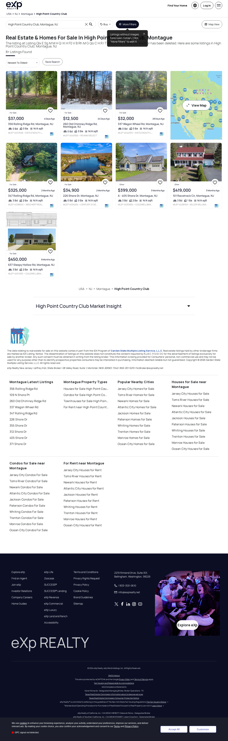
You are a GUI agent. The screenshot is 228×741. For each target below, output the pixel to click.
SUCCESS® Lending (55, 591)
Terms (117, 726)
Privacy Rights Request (87, 578)
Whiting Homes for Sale (134, 425)
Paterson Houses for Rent (81, 501)
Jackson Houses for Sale (188, 418)
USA (81, 289)
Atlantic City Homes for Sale (137, 407)
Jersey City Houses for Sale (190, 394)
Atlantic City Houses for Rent (84, 488)
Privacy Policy (81, 584)
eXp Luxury (50, 610)
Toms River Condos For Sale (29, 481)
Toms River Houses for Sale (190, 400)
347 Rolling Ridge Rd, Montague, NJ (30, 196)
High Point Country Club (131, 289)
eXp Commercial (53, 603)
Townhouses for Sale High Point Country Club (86, 401)
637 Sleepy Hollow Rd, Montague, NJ (31, 265)
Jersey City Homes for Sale (136, 389)
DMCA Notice (114, 675)
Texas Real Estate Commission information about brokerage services (114, 694)
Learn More (157, 705)
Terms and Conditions (86, 572)
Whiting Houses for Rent (81, 507)
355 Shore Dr (18, 425)
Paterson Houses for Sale (189, 424)
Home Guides (19, 603)
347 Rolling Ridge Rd (23, 413)
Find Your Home (177, 5)
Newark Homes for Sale (134, 401)
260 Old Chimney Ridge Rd (28, 401)
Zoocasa (49, 578)
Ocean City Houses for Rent (83, 525)
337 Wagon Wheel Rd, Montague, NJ (140, 124)
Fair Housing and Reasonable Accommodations (114, 683)
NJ (90, 289)
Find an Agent (19, 578)
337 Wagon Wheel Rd (24, 407)
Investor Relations (22, 591)
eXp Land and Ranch (55, 616)
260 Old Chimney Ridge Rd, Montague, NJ (80, 125)
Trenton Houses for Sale (188, 436)
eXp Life (48, 572)
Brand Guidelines (83, 597)
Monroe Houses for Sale (188, 443)
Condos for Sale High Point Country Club (86, 395)
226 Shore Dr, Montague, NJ (80, 196)
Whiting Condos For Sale (26, 512)
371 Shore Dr (18, 444)
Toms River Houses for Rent (83, 476)
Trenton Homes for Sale (134, 432)
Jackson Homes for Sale (134, 413)
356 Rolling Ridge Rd (24, 389)
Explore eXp (18, 572)
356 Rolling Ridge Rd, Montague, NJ (30, 124)
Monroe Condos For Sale (26, 524)
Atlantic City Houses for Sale (191, 412)
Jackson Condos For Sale (27, 499)
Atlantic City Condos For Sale (30, 493)
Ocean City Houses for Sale (190, 449)
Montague (103, 289)
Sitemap (78, 603)
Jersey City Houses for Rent (83, 470)
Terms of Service (141, 679)
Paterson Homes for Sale (135, 419)
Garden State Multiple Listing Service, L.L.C (136, 350)
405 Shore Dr (19, 438)
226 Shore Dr (19, 419)
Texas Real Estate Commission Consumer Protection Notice (114, 698)
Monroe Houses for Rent (80, 519)
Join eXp (16, 584)
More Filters (129, 24)
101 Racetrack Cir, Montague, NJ (193, 196)
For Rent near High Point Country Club (86, 407)
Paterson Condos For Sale (27, 506)
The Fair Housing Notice (156, 702)
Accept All (174, 729)
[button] (114, 306)
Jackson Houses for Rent (81, 495)
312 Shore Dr (18, 432)
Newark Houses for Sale (188, 406)
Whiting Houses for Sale (188, 430)
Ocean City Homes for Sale (136, 444)
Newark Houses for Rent (80, 482)
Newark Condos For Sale (26, 487)
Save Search (52, 61)
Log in (207, 5)
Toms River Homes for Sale (136, 395)
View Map (199, 105)
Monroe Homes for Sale (134, 438)
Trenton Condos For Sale (27, 518)
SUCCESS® (50, 584)
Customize (203, 729)
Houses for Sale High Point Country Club (86, 389)
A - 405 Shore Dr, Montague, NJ (137, 196)
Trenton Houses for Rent (81, 513)
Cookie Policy (81, 591)
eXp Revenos (51, 597)
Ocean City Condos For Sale (29, 530)
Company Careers (22, 597)
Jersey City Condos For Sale (29, 475)
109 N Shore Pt (20, 395)
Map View (214, 24)
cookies (23, 723)
